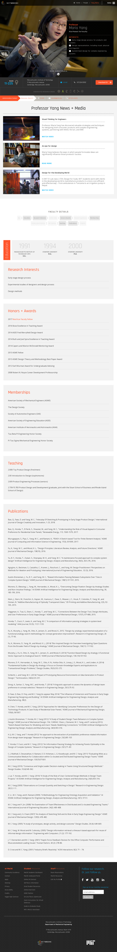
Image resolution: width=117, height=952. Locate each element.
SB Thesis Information (31, 883)
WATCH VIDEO (48, 136)
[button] (111, 3)
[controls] (66, 91)
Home (78, 3)
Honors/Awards (66, 218)
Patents (82, 223)
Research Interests (40, 218)
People (85, 3)
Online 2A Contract (30, 879)
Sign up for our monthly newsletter (96, 887)
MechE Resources (56, 876)
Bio (19, 218)
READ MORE (47, 163)
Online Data (53, 218)
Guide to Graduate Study (32, 906)
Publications (73, 223)
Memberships (94, 218)
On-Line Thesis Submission (32, 897)
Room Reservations (57, 873)
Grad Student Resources (32, 886)
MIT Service (52, 223)
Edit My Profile (56, 879)
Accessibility (9, 890)
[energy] (70, 91)
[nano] (82, 91)
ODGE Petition (28, 893)
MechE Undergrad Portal (32, 876)
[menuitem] (77, 3)
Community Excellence (12, 873)
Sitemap (7, 883)
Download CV (103, 82)
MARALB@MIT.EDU (56, 98)
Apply (6, 879)
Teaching (62, 223)
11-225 (8, 83)
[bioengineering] (78, 91)
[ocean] (74, 91)
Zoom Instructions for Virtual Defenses (33, 901)
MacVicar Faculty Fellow (23, 319)
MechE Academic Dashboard (33, 873)
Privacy (7, 886)
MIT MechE (10, 3)
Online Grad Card (29, 890)
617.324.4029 (73, 98)
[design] (62, 91)
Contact (7, 876)
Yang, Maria (95, 3)
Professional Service (38, 223)
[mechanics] (59, 91)
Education (27, 218)
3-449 (42, 98)
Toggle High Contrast (12, 897)
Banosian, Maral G (27, 98)
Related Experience (80, 218)
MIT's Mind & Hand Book (32, 910)
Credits (7, 893)
